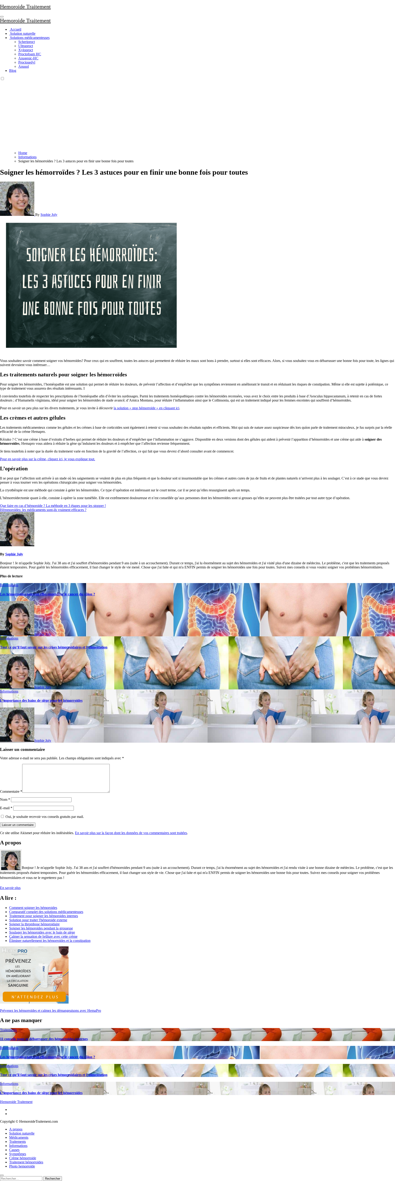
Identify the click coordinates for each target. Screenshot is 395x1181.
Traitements (8, 1030)
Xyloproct (25, 50)
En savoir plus (10, 888)
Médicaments (18, 1137)
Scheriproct (26, 42)
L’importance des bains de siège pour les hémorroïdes (41, 700)
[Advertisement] (197, 115)
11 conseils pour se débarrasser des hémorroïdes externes (44, 1039)
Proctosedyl (26, 62)
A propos (15, 1129)
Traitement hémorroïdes (26, 1162)
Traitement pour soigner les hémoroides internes (43, 916)
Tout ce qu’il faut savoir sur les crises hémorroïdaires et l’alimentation (53, 647)
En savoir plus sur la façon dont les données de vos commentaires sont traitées (131, 833)
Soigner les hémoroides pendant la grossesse (41, 928)
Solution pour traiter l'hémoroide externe (38, 920)
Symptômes (17, 1154)
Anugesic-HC (28, 58)
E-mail (6, 808)
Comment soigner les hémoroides (33, 908)
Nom (5, 799)
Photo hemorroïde (22, 1166)
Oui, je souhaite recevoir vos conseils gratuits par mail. (44, 817)
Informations (9, 585)
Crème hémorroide (22, 1158)
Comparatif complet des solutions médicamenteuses (46, 912)
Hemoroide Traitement (25, 7)
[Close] (2, 1175)
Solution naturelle (22, 33)
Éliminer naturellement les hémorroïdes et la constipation (50, 941)
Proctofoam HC (29, 54)
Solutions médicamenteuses (29, 38)
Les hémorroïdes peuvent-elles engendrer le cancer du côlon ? (47, 594)
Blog (12, 70)
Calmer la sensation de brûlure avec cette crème (43, 936)
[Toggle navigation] (2, 16)
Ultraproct (25, 46)
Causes (14, 1150)
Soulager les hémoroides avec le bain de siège (42, 932)
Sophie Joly (48, 215)
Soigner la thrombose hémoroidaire (34, 924)
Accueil (15, 29)
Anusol (23, 66)
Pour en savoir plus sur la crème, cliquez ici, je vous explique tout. (47, 459)
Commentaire (11, 791)
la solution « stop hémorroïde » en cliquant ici (146, 408)
